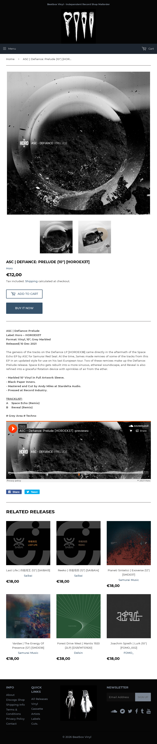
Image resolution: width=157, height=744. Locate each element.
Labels (35, 718)
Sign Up (143, 697)
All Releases (39, 699)
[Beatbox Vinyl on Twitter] (130, 711)
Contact (11, 723)
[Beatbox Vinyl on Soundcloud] (114, 711)
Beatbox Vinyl (82, 736)
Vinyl (34, 703)
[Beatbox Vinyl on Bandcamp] (122, 711)
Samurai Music (129, 579)
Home (10, 59)
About (10, 694)
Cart (151, 48)
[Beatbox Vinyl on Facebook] (136, 711)
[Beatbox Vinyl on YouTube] (149, 711)
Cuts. (34, 723)
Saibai (28, 575)
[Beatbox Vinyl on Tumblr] (142, 711)
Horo (9, 268)
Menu (12, 48)
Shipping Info (15, 704)
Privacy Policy (15, 718)
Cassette (37, 708)
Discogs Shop (15, 699)
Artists (35, 713)
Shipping (31, 281)
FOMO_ (129, 652)
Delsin (78, 652)
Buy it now (24, 308)
